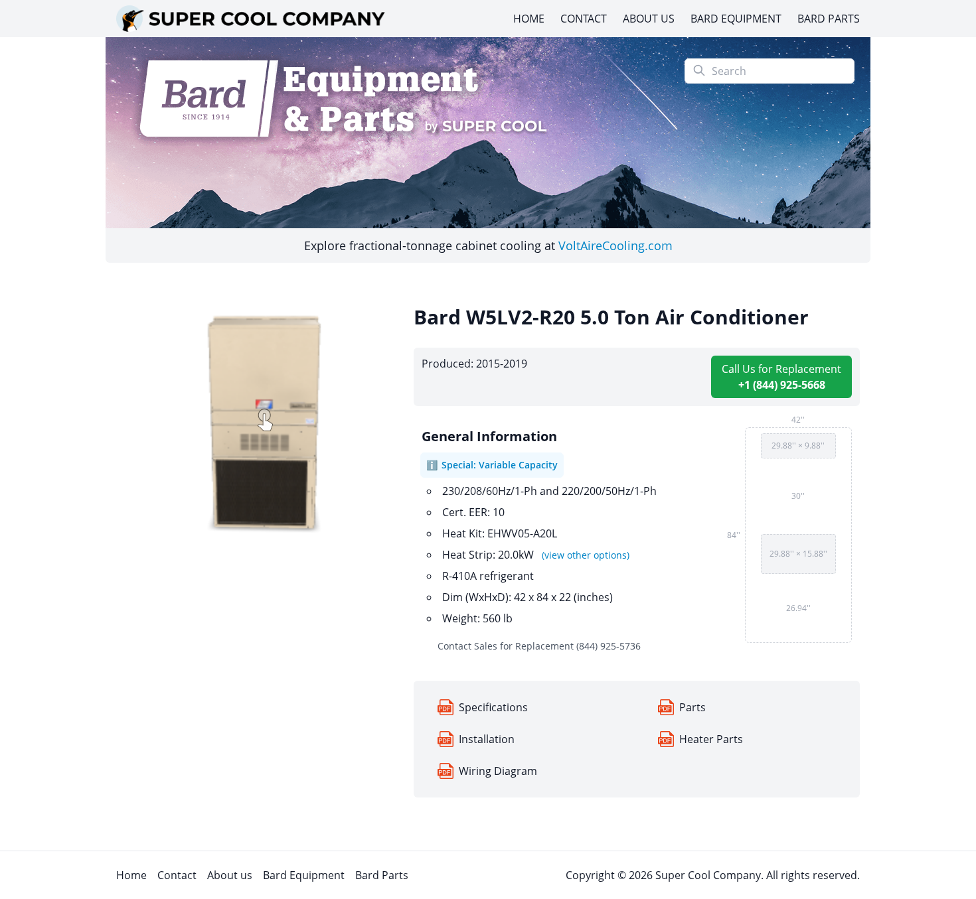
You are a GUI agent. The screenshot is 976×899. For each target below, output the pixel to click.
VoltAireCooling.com (615, 245)
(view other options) (585, 555)
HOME (528, 18)
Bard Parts (381, 875)
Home (131, 875)
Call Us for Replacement (781, 377)
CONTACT (583, 18)
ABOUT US (649, 18)
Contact (177, 875)
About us (229, 875)
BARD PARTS (828, 18)
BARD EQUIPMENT (736, 18)
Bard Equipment (304, 875)
